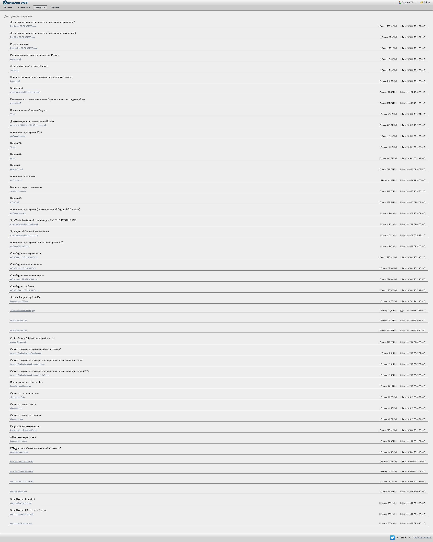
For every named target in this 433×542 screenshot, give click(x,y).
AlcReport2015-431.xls (19, 246)
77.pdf (12, 114)
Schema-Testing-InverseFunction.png (25, 353)
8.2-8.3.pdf (14, 202)
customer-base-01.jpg (19, 452)
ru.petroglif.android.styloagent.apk (24, 235)
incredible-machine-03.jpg (20, 386)
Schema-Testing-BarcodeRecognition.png (27, 364)
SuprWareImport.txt (18, 191)
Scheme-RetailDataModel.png (22, 310)
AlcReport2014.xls (17, 213)
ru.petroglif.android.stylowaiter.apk (24, 224)
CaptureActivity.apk (18, 342)
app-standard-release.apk (21, 503)
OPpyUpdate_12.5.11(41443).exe (24, 279)
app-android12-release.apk (21, 523)
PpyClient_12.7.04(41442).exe (22, 37)
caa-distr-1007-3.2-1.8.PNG (21, 481)
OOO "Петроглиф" (422, 537)
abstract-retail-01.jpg (18, 320)
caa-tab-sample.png (18, 491)
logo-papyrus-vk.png (18, 441)
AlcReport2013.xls (17, 136)
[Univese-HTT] (15, 2)
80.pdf (12, 158)
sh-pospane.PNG (17, 397)
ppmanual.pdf (15, 59)
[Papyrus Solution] (393, 537)
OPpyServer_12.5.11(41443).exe (24, 257)
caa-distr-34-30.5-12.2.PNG (21, 461)
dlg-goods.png (16, 408)
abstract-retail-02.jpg (18, 330)
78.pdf (12, 147)
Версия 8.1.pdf (16, 169)
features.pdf (15, 81)
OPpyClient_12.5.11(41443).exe (23, 268)
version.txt (14, 70)
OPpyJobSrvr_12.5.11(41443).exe (24, 290)
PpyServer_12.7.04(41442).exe (23, 26)
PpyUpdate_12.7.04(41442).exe (23, 430)
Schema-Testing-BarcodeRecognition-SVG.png (29, 375)
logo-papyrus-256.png (19, 301)
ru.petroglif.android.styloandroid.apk (25, 92)
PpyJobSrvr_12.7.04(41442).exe (23, 48)
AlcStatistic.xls (16, 180)
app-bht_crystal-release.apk (21, 514)
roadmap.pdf (15, 103)
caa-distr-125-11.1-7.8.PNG (21, 471)
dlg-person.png (16, 419)
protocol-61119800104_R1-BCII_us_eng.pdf (28, 125)
